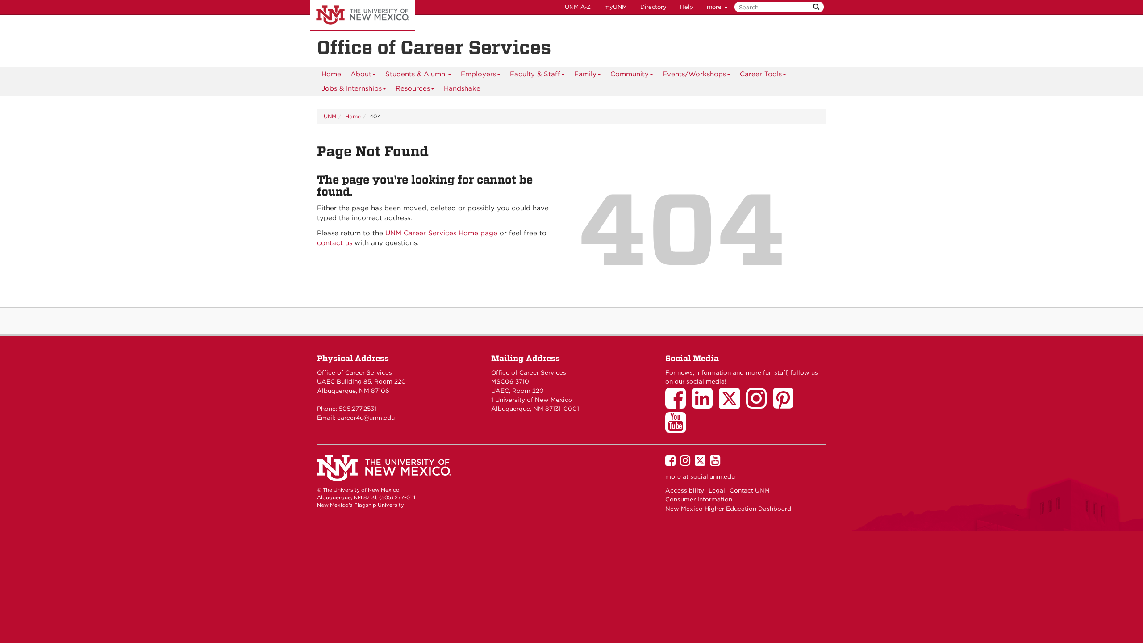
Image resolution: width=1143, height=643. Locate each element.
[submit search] (816, 7)
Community (629, 74)
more (715, 7)
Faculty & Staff (535, 74)
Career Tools (761, 74)
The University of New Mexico (362, 15)
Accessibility (684, 490)
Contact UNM (750, 490)
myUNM (615, 7)
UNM (330, 116)
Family (585, 74)
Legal (717, 490)
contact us (334, 243)
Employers (478, 74)
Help (686, 7)
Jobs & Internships (351, 88)
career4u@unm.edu (366, 417)
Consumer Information (698, 499)
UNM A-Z (578, 7)
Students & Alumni (416, 74)
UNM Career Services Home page (441, 233)
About (360, 74)
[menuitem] (331, 74)
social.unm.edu (712, 476)
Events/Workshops (694, 74)
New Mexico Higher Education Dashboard (728, 508)
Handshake (462, 88)
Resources (413, 88)
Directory (653, 7)
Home (331, 74)
